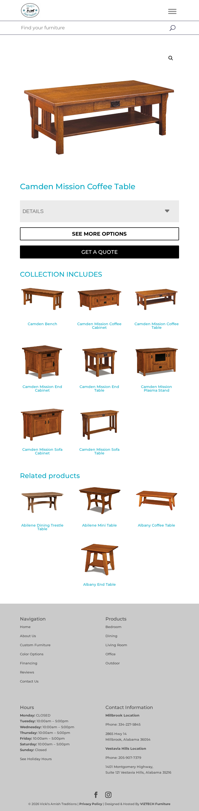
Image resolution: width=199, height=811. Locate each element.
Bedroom (113, 627)
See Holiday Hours (36, 759)
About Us (28, 636)
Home (25, 627)
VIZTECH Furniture (155, 804)
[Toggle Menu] (172, 11)
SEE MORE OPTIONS (99, 234)
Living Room (116, 645)
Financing (28, 663)
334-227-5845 (129, 724)
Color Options (32, 654)
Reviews (27, 672)
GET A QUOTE (99, 252)
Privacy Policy (90, 804)
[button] (170, 58)
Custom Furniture (35, 645)
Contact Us (29, 681)
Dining (111, 636)
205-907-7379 (129, 757)
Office (110, 654)
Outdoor (112, 663)
